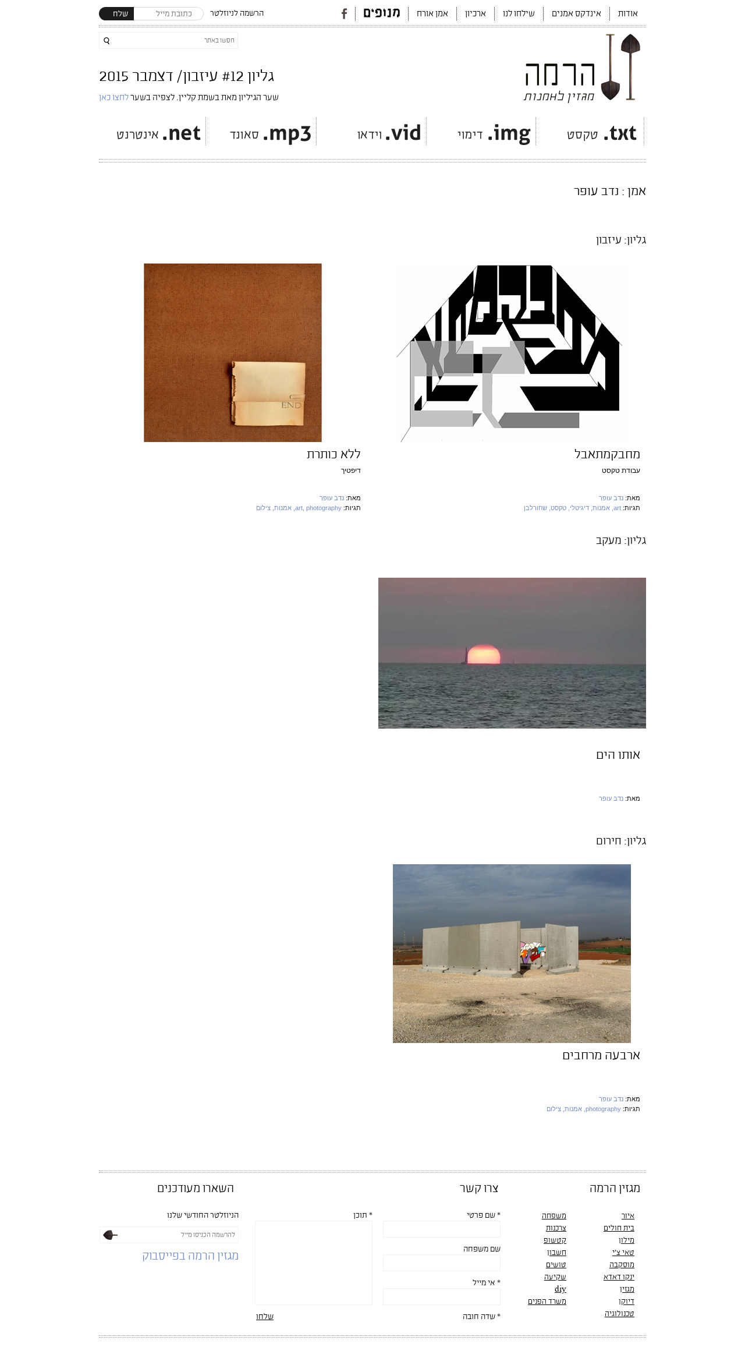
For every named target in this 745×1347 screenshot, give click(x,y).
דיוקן (626, 1301)
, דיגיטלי (581, 507)
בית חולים (619, 1228)
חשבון (556, 1252)
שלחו (265, 1316)
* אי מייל (487, 1283)
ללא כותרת (334, 454)
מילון (626, 1240)
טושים (556, 1265)
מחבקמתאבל (607, 454)
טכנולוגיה (619, 1313)
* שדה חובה (482, 1316)
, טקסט (560, 507)
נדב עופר (611, 497)
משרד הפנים (547, 1301)
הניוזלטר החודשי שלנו (203, 1215)
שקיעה (555, 1277)
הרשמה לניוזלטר (237, 13)
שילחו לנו (519, 13)
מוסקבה (621, 1265)
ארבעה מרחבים (601, 1055)
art (617, 507)
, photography (322, 507)
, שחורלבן (537, 507)
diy (560, 1289)
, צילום (265, 507)
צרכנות (556, 1228)
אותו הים (618, 755)
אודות (628, 13)
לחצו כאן (114, 97)
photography (603, 1108)
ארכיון (475, 13)
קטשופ (555, 1240)
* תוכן (362, 1215)
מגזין (627, 1289)
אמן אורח (432, 13)
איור (628, 1216)
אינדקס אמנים (576, 13)
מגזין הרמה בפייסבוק (190, 1256)
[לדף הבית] (583, 65)
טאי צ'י (623, 1252)
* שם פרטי (484, 1215)
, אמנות (603, 507)
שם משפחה (482, 1249)
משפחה (554, 1216)
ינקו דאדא (619, 1277)
